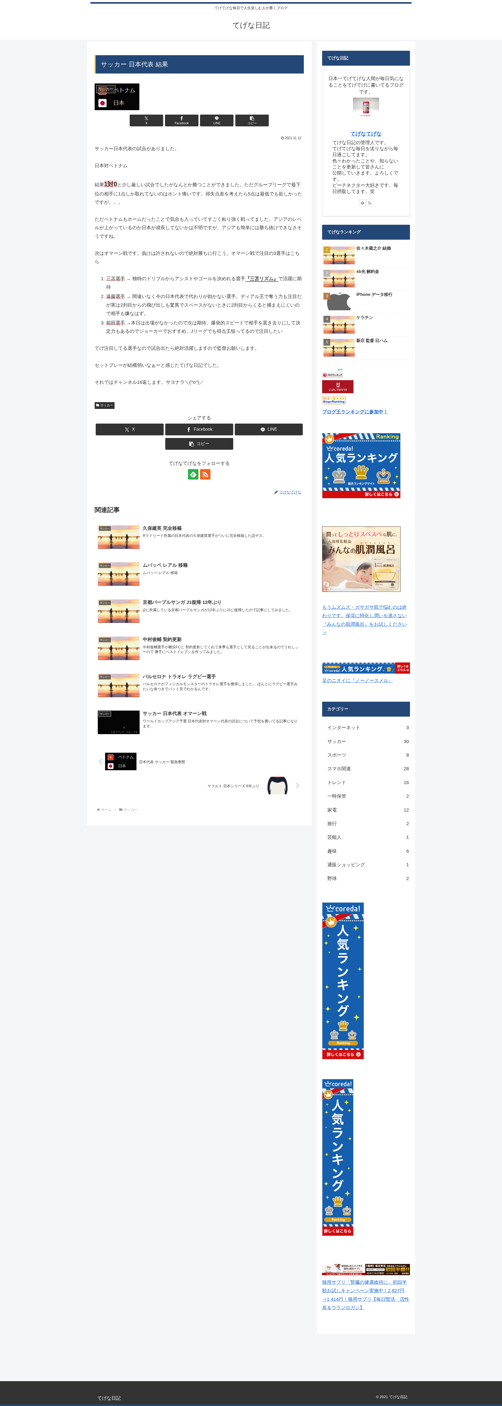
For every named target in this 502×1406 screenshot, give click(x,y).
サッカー (106, 405)
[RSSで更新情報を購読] (205, 474)
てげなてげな (366, 134)
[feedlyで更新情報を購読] (193, 474)
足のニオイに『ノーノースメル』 (357, 680)
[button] (252, 120)
